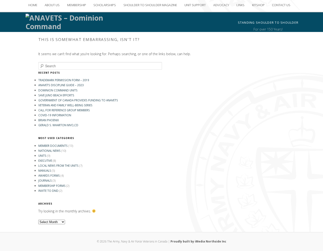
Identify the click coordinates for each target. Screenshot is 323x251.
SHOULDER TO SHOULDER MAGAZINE (150, 5)
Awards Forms (49, 175)
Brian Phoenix (48, 120)
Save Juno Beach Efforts (56, 95)
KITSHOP (258, 5)
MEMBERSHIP (76, 5)
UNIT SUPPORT (195, 5)
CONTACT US (281, 5)
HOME (32, 5)
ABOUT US (52, 5)
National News (49, 150)
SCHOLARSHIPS (104, 5)
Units (42, 155)
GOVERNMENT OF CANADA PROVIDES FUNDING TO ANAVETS (78, 100)
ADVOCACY (221, 5)
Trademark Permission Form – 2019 (63, 80)
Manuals (44, 170)
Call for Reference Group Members (64, 110)
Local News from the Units (58, 165)
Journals (45, 180)
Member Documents (53, 146)
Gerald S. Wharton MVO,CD (58, 125)
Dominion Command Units (58, 90)
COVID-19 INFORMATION (54, 115)
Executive (45, 160)
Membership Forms (51, 186)
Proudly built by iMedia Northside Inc (198, 241)
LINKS (240, 5)
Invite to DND (48, 191)
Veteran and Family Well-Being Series (65, 105)
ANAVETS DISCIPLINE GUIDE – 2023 (61, 85)
